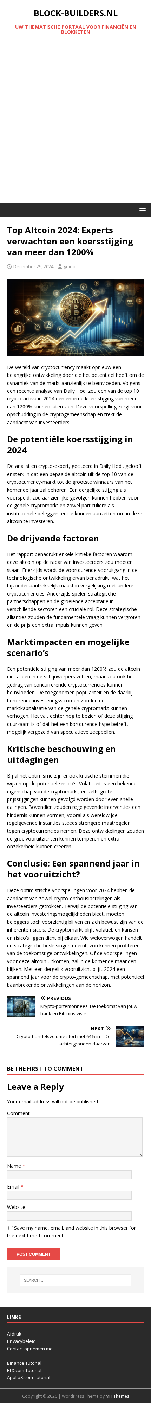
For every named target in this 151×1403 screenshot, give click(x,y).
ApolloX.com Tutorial (28, 1377)
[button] (141, 210)
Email (14, 1186)
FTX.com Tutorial (24, 1370)
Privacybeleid (21, 1341)
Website (16, 1207)
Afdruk (14, 1334)
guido (70, 266)
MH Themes (117, 1396)
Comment (18, 1113)
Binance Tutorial (24, 1363)
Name (14, 1166)
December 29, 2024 (33, 266)
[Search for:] (75, 1280)
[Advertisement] (75, 123)
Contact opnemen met (30, 1348)
